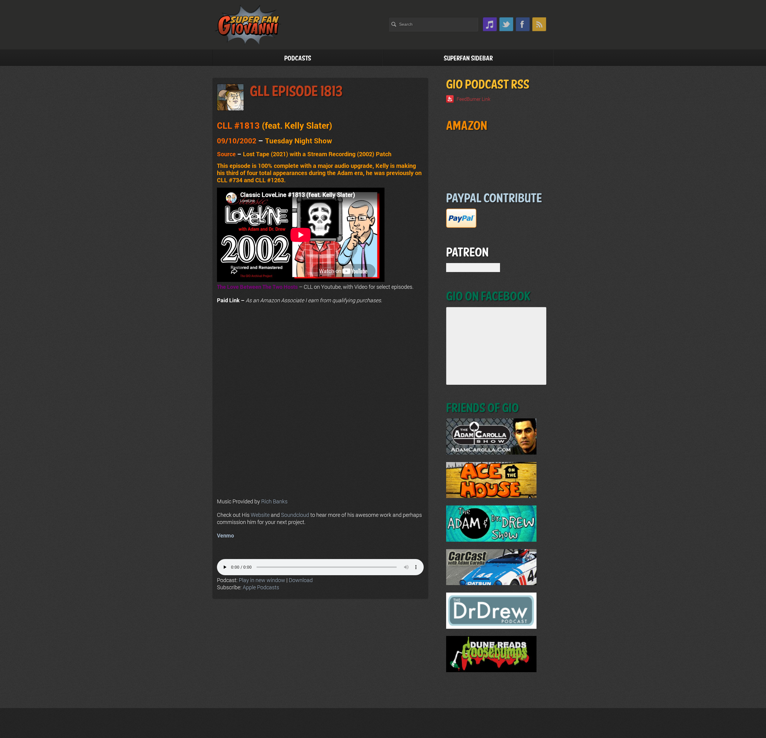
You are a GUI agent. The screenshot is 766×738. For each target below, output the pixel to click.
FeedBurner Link (473, 99)
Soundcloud (295, 514)
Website (260, 514)
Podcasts (297, 58)
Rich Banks (274, 501)
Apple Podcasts (261, 587)
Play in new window (262, 580)
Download (301, 580)
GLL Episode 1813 (296, 91)
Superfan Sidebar (468, 58)
